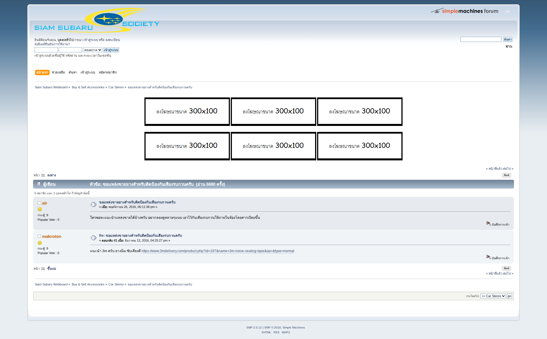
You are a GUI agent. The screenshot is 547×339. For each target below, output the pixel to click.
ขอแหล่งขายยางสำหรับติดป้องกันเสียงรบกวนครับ (137, 202)
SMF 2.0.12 (254, 327)
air (44, 203)
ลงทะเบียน (112, 40)
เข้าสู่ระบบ (90, 40)
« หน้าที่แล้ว (494, 168)
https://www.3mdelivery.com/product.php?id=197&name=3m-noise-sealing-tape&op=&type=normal (218, 251)
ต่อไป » (508, 168)
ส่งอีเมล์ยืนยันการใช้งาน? (52, 44)
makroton (51, 236)
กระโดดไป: (472, 296)
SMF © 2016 (272, 327)
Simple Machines (294, 327)
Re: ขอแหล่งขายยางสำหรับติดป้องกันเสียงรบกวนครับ (140, 236)
